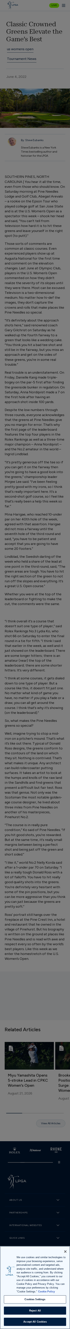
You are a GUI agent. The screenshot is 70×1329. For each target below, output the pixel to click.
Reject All (35, 1310)
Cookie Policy (46, 1291)
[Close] (65, 1251)
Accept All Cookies (34, 1321)
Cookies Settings (34, 1299)
